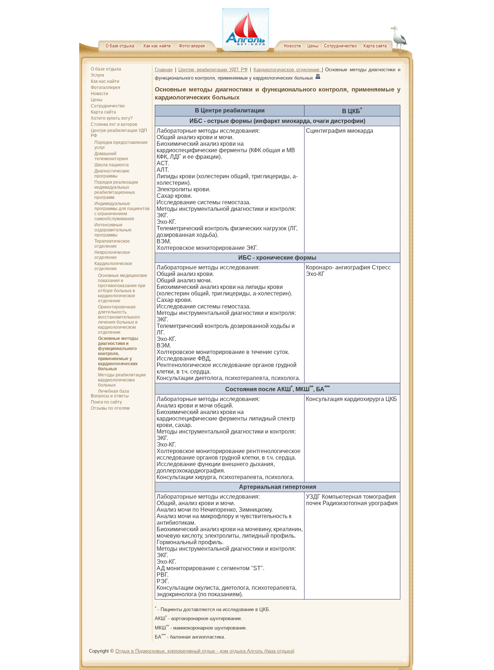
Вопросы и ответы (110, 395)
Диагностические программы (111, 173)
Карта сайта (103, 112)
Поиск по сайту (106, 402)
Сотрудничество (108, 105)
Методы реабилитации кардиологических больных (122, 380)
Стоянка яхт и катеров (114, 124)
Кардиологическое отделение (113, 266)
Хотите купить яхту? (112, 118)
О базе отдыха (106, 69)
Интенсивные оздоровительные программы (113, 230)
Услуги (97, 75)
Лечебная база (113, 391)
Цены (96, 99)
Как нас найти (105, 81)
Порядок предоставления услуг (121, 145)
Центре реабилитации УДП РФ (119, 133)
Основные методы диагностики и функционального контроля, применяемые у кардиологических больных (118, 353)
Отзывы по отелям (110, 408)
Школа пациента (111, 164)
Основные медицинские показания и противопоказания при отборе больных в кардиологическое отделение (122, 288)
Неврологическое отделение (112, 255)
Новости (99, 93)
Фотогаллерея (105, 87)
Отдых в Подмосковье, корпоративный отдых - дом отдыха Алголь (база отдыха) (204, 651)
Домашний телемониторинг (111, 156)
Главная (164, 69)
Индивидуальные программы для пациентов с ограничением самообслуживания (121, 211)
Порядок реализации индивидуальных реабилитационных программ (116, 190)
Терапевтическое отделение (112, 244)
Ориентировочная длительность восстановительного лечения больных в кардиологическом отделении (119, 319)
